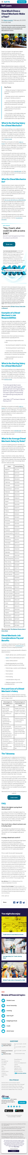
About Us (3, 1059)
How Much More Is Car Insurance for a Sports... (11, 1082)
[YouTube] (19, 1106)
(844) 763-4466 (7, 1054)
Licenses (16, 1064)
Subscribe (22, 1102)
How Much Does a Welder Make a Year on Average (11, 1089)
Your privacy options (21, 1073)
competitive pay (19, 645)
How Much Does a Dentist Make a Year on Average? (12, 1086)
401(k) (7, 657)
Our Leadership (4, 1061)
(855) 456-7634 (7, 1045)
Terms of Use (17, 1061)
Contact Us (3, 1073)
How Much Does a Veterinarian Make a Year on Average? (13, 1084)
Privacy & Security (18, 1059)
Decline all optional (14, 1148)
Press (2, 1066)
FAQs (2, 1076)
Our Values (3, 1064)
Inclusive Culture (4, 1071)
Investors (3, 1068)
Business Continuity (18, 1071)
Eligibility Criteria (17, 1068)
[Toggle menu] (2, 2)
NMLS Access (17, 1066)
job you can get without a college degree (15, 200)
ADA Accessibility (18, 1069)
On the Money (4, 1074)
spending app (17, 171)
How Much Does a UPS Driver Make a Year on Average (12, 1087)
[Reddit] (24, 902)
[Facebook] (14, 902)
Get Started (22, 2)
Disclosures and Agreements (20, 1062)
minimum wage (8, 139)
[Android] (19, 1111)
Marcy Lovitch (8, 20)
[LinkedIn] (20, 902)
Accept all (14, 1150)
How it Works (4, 1062)
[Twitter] (17, 902)
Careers (3, 1069)
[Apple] (9, 1111)
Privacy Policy (16, 1146)
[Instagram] (17, 1106)
